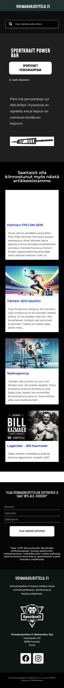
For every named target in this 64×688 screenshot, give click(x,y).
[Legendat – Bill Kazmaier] (32, 426)
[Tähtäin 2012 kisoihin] (32, 281)
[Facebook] (25, 658)
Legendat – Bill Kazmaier (27, 446)
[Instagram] (38, 658)
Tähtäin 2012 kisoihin (24, 301)
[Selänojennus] (32, 353)
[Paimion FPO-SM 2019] (32, 205)
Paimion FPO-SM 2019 (25, 225)
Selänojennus (18, 373)
